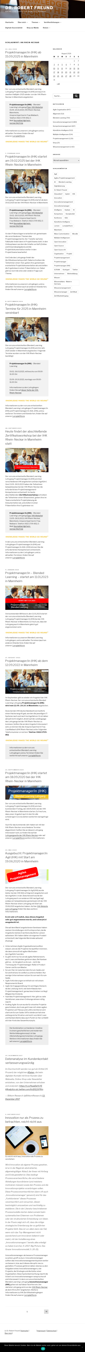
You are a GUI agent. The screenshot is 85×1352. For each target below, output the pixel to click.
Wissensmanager (60, 292)
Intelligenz (58, 210)
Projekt (69, 254)
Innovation (58, 198)
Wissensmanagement (61, 147)
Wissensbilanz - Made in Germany (63, 283)
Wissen (57, 278)
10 (54, 68)
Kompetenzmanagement (62, 126)
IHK (73, 194)
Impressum (41, 1331)
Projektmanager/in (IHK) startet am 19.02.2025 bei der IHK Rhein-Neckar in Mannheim (26, 160)
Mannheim (58, 230)
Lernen (56, 226)
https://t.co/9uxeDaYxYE (30, 1086)
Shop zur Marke (33, 28)
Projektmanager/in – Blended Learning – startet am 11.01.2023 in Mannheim (26, 577)
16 (78, 68)
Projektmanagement (61, 138)
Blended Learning (59, 118)
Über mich (22, 22)
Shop (55, 143)
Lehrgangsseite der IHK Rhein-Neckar (21, 835)
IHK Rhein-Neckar (40, 1287)
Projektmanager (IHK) (62, 266)
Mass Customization (61, 234)
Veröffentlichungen (51, 22)
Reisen (45, 28)
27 (66, 76)
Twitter (75, 270)
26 (62, 76)
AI (55, 182)
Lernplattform (18, 136)
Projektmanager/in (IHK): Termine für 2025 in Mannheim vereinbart (25, 308)
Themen (35, 22)
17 (54, 72)
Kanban (67, 210)
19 (62, 72)
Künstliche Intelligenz (61, 130)
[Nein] (82, 1347)
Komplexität (70, 214)
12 (62, 68)
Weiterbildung (72, 274)
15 (74, 68)
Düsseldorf (58, 194)
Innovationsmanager (62, 206)
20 (66, 72)
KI (74, 210)
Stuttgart (66, 270)
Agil (55, 174)
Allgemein (56, 114)
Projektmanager (60, 262)
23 (78, 72)
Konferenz (58, 218)
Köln (66, 218)
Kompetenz (58, 214)
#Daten (30, 1072)
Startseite (9, 22)
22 (74, 72)
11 (58, 68)
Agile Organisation (60, 110)
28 (70, 76)
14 (70, 68)
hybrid (67, 194)
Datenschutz (51, 1331)
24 (54, 76)
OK (43, 1349)
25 (58, 76)
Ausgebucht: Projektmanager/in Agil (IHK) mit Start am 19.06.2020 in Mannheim (26, 857)
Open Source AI (60, 250)
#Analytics (10, 1089)
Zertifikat (73, 292)
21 (70, 72)
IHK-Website (37, 107)
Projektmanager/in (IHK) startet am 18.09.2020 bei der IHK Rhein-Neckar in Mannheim (26, 777)
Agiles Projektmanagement (64, 178)
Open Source (59, 246)
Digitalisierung (59, 186)
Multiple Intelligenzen (61, 134)
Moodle (75, 234)
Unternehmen (59, 274)
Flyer (29, 107)
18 (58, 72)
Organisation (59, 254)
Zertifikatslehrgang (61, 296)
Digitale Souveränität (13, 28)
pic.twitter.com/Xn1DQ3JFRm (29, 1089)
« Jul (58, 84)
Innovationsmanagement (62, 122)
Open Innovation (60, 242)
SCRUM (57, 270)
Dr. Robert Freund (29, 7)
